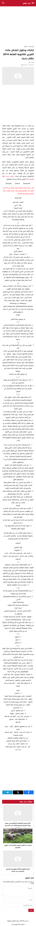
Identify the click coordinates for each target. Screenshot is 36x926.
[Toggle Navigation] (33, 3)
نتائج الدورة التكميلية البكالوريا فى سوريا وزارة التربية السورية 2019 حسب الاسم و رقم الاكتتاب (18, 825)
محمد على (31, 62)
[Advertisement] (18, 26)
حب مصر (26, 3)
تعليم (25, 46)
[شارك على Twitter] (18, 792)
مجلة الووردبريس (16, 924)
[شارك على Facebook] (28, 792)
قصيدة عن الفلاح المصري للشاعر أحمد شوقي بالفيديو (17, 846)
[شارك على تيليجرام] (7, 792)
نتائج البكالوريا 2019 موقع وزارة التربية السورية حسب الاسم (18, 870)
